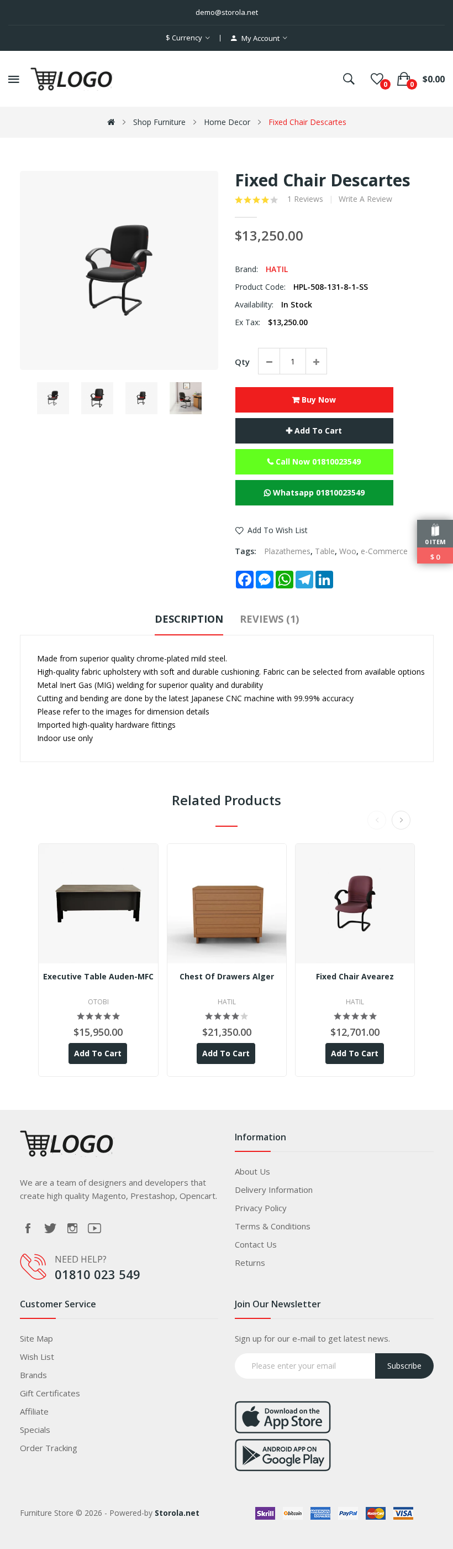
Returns (250, 1262)
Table (325, 551)
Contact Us (256, 1244)
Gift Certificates (50, 1393)
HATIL (277, 269)
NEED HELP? (81, 1259)
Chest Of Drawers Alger (227, 977)
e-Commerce (384, 551)
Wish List (37, 1356)
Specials (35, 1429)
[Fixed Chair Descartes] (53, 398)
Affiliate (34, 1411)
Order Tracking (48, 1447)
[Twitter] (50, 1228)
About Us (252, 1171)
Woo (347, 551)
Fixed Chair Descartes (307, 122)
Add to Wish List (277, 530)
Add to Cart (317, 430)
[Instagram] (72, 1228)
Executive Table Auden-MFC (98, 977)
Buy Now (317, 399)
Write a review (365, 199)
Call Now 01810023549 (317, 461)
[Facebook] (28, 1228)
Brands (33, 1374)
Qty (242, 361)
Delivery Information (274, 1189)
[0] (377, 79)
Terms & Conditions (272, 1226)
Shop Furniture (159, 122)
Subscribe (404, 1365)
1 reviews (305, 199)
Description (189, 618)
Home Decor (227, 122)
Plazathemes (287, 551)
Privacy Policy (261, 1207)
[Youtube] (94, 1228)
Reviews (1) (269, 618)
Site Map (36, 1338)
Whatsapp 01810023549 (318, 492)
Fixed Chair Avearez (355, 977)
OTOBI (98, 1001)
